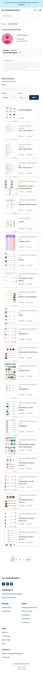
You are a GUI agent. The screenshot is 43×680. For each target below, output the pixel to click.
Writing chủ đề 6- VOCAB (27, 204)
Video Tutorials (27, 611)
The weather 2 (23, 389)
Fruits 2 (21, 260)
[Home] (11, 10)
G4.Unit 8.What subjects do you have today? (26, 445)
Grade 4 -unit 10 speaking (27, 297)
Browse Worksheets (9, 597)
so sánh (21, 221)
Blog (3, 643)
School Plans (6, 611)
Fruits (20, 315)
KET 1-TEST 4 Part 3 (25, 167)
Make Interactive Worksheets (12, 594)
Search (4, 84)
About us (5, 632)
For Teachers (26, 615)
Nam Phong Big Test (25, 110)
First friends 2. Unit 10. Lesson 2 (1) (26, 519)
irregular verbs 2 (24, 241)
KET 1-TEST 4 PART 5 (25, 130)
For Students (26, 619)
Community (6, 636)
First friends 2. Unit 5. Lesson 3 (25, 501)
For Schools (25, 622)
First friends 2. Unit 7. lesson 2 (25, 279)
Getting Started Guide (29, 607)
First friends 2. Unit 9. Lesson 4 (25, 538)
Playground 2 (23, 333)
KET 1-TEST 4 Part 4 (25, 149)
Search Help (6, 640)
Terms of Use (22, 667)
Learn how (21, 4)
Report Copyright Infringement (12, 653)
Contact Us (6, 657)
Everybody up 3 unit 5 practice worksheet (26, 187)
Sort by (4, 93)
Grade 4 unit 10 (23, 370)
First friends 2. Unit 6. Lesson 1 (25, 408)
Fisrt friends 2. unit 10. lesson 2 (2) (26, 482)
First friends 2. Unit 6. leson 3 (27, 353)
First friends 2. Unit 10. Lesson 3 (26, 464)
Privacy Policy (21, 669)
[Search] (4, 15)
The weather (22, 426)
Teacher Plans (6, 607)
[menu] (40, 10)
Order (20, 93)
